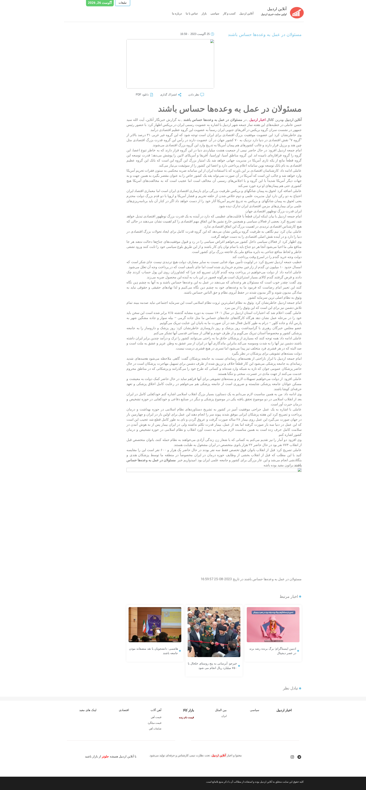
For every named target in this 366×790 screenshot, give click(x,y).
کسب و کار (229, 13)
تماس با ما (192, 13)
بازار (204, 13)
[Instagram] (292, 757)
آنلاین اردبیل (246, 13)
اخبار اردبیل (257, 120)
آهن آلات (156, 710)
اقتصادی (124, 710)
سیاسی (215, 13)
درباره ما (177, 13)
